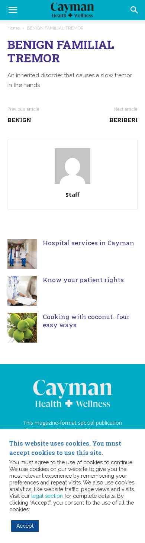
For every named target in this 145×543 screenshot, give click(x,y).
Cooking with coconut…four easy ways (86, 320)
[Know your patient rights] (22, 291)
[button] (134, 10)
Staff (72, 194)
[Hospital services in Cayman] (22, 254)
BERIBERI (123, 120)
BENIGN (19, 120)
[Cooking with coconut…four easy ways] (22, 328)
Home (13, 28)
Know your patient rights (83, 279)
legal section (47, 496)
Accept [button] (24, 526)
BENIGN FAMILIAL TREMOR (60, 51)
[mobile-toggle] (13, 10)
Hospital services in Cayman (88, 242)
